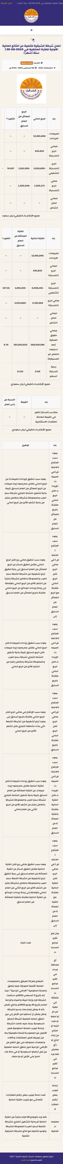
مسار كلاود (25, 1160)
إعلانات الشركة (26, 63)
